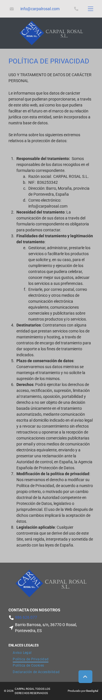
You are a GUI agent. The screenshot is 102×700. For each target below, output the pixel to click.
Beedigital (92, 690)
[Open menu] (90, 9)
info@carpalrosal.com (47, 206)
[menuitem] (22, 652)
